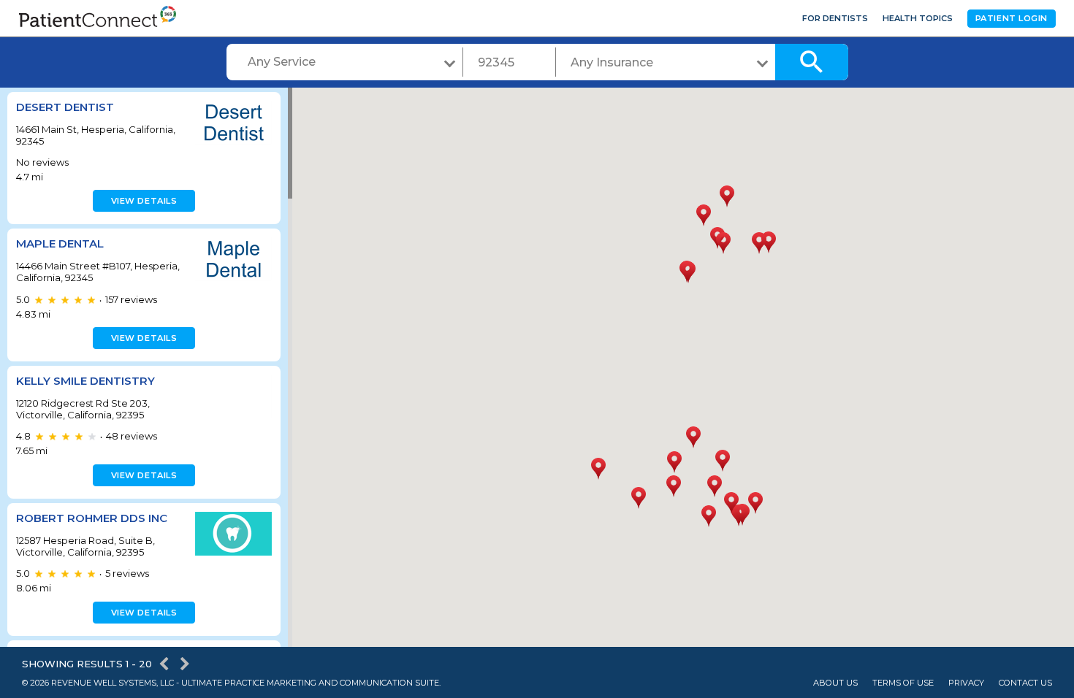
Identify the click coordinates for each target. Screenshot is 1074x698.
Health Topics (918, 18)
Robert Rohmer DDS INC (91, 518)
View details (144, 201)
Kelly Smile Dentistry (85, 381)
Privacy (966, 683)
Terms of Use (903, 683)
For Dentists (835, 18)
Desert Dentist (65, 107)
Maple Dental (60, 243)
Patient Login (1011, 18)
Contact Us (1025, 683)
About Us (835, 683)
